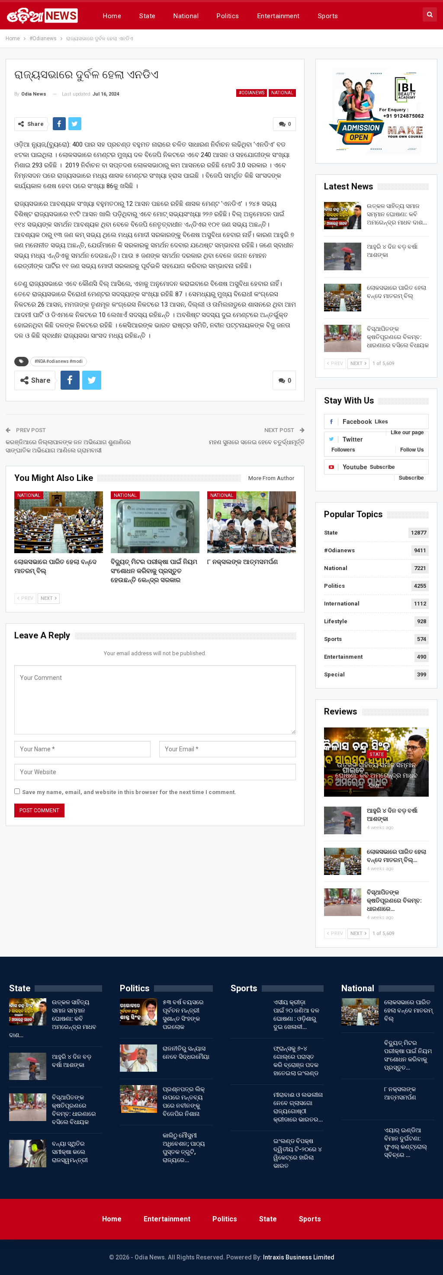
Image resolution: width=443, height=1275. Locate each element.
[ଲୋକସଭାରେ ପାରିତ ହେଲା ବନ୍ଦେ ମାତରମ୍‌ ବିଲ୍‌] (58, 522)
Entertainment (278, 16)
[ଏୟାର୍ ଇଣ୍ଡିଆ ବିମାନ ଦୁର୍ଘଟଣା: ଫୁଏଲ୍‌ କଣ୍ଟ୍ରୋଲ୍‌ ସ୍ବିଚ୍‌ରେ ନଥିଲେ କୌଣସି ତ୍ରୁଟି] (360, 1140)
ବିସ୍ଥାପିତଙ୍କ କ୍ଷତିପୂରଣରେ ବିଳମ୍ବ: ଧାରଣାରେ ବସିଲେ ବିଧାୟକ (398, 337)
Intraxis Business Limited (298, 1257)
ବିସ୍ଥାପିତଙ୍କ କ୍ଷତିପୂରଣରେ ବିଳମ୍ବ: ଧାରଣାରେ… (394, 900)
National (186, 16)
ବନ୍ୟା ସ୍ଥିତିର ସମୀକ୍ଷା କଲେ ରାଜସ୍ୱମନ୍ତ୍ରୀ (70, 1151)
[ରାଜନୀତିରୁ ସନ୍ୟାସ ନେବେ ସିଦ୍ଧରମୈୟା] (138, 1058)
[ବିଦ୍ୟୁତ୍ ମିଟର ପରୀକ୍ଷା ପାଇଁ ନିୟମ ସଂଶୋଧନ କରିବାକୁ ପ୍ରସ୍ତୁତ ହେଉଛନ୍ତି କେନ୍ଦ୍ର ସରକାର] (155, 522)
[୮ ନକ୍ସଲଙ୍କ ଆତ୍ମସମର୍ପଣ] (251, 522)
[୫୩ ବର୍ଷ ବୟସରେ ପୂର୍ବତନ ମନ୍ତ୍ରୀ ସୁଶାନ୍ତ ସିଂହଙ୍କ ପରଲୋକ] (138, 1012)
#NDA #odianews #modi (59, 361)
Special (334, 674)
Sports (328, 16)
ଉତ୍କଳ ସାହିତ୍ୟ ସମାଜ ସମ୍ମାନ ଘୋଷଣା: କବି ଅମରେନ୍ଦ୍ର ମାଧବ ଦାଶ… (397, 214)
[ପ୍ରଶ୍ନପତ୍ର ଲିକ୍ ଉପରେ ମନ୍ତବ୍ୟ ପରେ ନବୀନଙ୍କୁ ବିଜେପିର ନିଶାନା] (138, 1099)
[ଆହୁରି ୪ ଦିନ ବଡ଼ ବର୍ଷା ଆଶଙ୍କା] (342, 256)
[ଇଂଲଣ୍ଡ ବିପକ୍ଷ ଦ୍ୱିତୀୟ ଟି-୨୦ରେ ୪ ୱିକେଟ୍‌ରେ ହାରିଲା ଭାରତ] (249, 1151)
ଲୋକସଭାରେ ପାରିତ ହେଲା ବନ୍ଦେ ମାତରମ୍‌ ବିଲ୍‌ (408, 1010)
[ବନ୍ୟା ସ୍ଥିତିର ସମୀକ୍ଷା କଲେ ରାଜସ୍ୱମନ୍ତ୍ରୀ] (27, 1153)
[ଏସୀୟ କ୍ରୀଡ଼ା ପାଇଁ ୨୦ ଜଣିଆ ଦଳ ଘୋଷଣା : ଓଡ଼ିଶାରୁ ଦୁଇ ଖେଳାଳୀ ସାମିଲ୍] (249, 1012)
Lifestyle (335, 621)
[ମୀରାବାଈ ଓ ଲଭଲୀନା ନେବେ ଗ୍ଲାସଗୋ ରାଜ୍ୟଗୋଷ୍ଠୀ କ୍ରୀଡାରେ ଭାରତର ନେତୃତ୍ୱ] (249, 1104)
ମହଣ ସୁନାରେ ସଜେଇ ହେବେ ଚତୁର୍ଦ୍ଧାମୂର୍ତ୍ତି (257, 442)
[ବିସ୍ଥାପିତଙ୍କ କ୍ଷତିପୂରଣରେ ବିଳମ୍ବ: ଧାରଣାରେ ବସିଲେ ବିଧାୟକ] (342, 338)
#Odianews (251, 92)
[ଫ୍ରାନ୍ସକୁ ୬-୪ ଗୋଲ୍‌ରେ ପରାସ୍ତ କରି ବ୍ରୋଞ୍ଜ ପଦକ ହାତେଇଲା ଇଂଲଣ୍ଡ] (249, 1058)
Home (112, 16)
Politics (228, 16)
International (342, 603)
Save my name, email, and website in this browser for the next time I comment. (129, 792)
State (147, 16)
